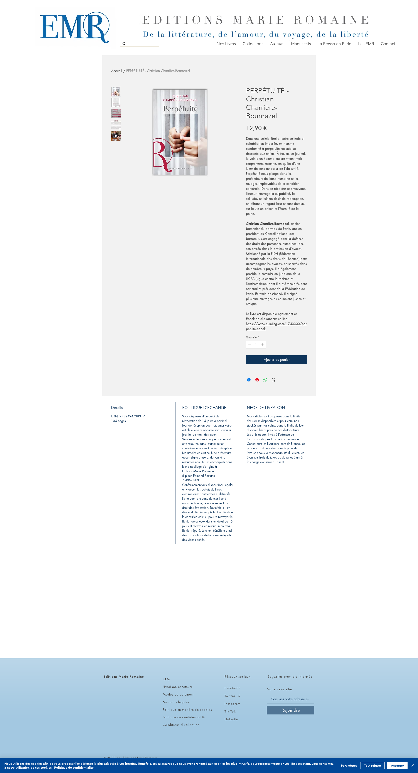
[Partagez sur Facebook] (248, 379)
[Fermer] (412, 766)
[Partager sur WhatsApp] (265, 379)
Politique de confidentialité (74, 768)
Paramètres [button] (349, 766)
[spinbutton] (256, 344)
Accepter (397, 766)
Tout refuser (372, 766)
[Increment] (263, 344)
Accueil (116, 71)
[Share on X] (273, 379)
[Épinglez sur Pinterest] (257, 379)
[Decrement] (249, 344)
